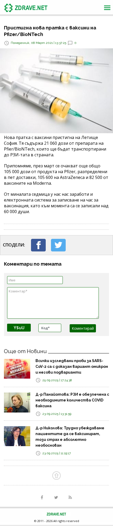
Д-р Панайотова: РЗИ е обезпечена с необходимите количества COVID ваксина (72, 400)
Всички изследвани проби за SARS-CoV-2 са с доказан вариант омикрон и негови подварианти (71, 366)
